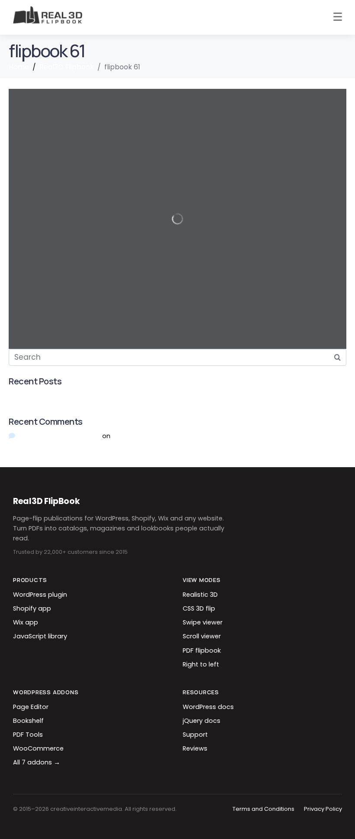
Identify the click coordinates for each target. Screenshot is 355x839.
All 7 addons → (36, 762)
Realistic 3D (200, 594)
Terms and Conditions (263, 809)
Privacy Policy (323, 809)
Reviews (195, 748)
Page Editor (30, 706)
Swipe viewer (203, 622)
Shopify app (32, 608)
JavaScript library (40, 636)
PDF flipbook (202, 650)
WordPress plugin (40, 594)
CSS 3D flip (199, 608)
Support (195, 734)
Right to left (201, 664)
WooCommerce (38, 748)
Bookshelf (28, 720)
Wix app (25, 622)
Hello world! (27, 395)
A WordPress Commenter (59, 435)
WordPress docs (208, 706)
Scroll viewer (202, 636)
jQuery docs (201, 720)
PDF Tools (28, 734)
